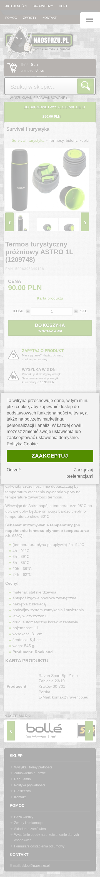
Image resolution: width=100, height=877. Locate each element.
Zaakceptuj (50, 456)
